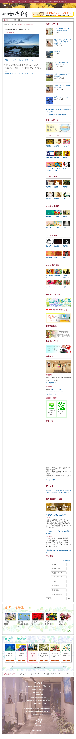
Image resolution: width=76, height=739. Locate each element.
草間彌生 (48, 146)
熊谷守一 (56, 187)
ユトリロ (65, 287)
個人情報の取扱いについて (52, 674)
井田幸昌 (65, 157)
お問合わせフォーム (52, 394)
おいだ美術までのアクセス (38, 703)
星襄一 (56, 257)
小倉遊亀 (56, 228)
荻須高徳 (65, 187)
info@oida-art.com (57, 392)
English (67, 674)
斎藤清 (64, 257)
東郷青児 (48, 187)
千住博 (64, 228)
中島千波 (48, 228)
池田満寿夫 (49, 257)
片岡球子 (56, 216)
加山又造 (65, 216)
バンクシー (66, 168)
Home (5, 24)
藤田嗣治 (48, 198)
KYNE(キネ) (49, 157)
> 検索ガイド (67, 560)
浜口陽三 (56, 246)
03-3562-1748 (39, 695)
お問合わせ (23, 674)
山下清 (64, 198)
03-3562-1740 (56, 389)
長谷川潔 (65, 246)
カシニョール (58, 287)
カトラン (48, 287)
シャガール (57, 275)
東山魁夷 (48, 216)
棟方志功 (48, 246)
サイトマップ (35, 674)
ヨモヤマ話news (12, 24)
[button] (10, 5)
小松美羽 (56, 157)
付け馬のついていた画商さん (56, 515)
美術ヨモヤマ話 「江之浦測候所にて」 (19, 60)
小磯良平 (56, 198)
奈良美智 (56, 146)
